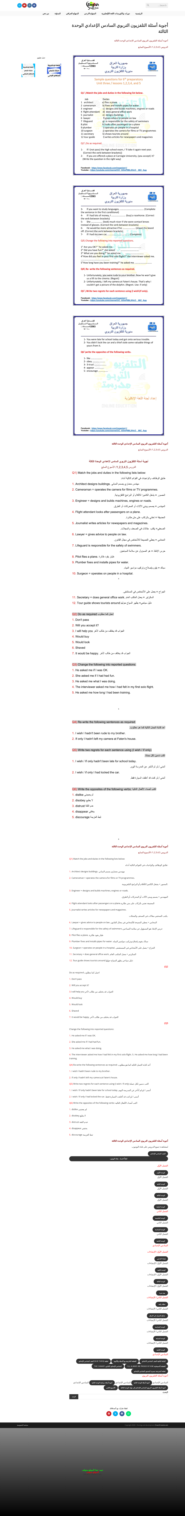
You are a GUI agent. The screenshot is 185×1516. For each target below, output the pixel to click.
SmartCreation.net (161, 1425)
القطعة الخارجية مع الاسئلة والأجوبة (125, 1361)
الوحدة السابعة (160, 1338)
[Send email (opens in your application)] (19, 5)
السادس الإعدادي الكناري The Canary (108, 1366)
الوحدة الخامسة (160, 1218)
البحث (165, 1392)
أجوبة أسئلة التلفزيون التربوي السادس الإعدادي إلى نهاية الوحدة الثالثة (143, 1388)
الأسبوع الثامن (110, 1388)
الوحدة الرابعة (160, 1207)
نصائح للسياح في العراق (157, 1316)
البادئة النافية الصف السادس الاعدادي (153, 1361)
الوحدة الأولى (161, 1173)
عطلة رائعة (161, 1304)
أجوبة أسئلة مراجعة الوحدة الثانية (102, 1383)
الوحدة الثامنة (161, 1241)
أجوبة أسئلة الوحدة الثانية (142, 1383)
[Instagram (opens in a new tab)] (29, 5)
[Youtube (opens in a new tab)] (24, 5)
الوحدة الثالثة (161, 1195)
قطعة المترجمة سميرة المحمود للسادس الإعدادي (149, 1371)
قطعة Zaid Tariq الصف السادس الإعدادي (93, 1361)
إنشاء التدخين (161, 1259)
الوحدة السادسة (160, 1230)
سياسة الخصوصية (22, 1425)
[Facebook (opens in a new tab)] (34, 5)
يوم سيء (162, 1293)
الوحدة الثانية (161, 1184)
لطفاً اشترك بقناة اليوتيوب (118, 1159)
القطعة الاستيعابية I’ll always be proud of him (146, 1366)
